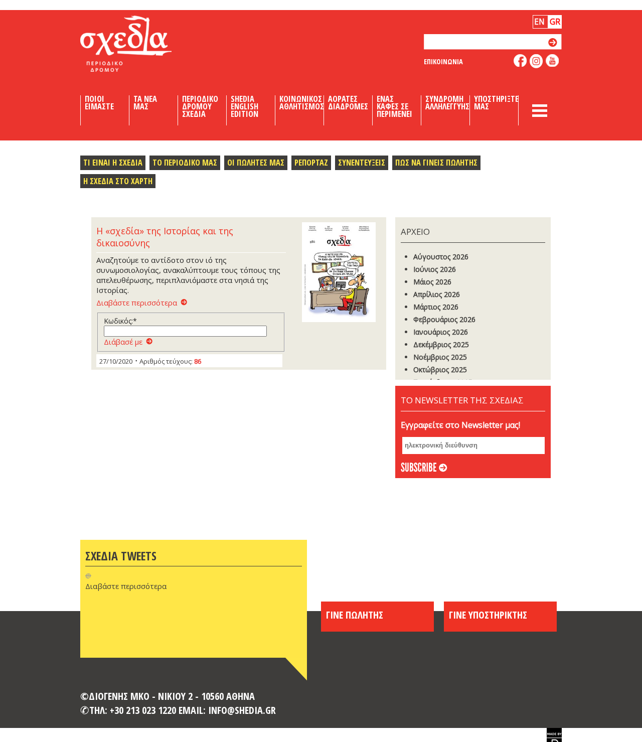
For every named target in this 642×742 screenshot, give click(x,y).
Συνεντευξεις (361, 162)
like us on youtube (552, 60)
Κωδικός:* (120, 321)
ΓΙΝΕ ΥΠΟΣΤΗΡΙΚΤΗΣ (488, 615)
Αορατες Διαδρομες (348, 102)
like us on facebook (520, 60)
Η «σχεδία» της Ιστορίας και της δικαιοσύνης (164, 237)
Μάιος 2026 (432, 281)
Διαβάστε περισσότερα (136, 303)
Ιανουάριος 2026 (440, 332)
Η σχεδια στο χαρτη (117, 181)
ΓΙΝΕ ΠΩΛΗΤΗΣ (354, 615)
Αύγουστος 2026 (440, 256)
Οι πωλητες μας (255, 162)
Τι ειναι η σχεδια (112, 162)
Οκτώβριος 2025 (440, 369)
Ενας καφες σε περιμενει (394, 106)
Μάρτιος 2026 (435, 307)
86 (197, 361)
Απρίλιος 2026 (436, 294)
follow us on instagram (536, 61)
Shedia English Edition (244, 106)
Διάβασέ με (123, 342)
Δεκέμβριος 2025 (441, 344)
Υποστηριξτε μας (496, 102)
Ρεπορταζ (311, 162)
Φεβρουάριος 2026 (444, 319)
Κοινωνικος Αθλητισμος (301, 102)
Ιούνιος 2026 (434, 269)
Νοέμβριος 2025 (440, 357)
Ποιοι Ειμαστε (99, 102)
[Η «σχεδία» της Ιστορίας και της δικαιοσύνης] (341, 273)
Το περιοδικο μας (184, 162)
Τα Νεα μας (145, 102)
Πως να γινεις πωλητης (436, 162)
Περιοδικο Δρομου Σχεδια (200, 106)
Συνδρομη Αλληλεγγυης (447, 102)
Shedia (143, 44)
